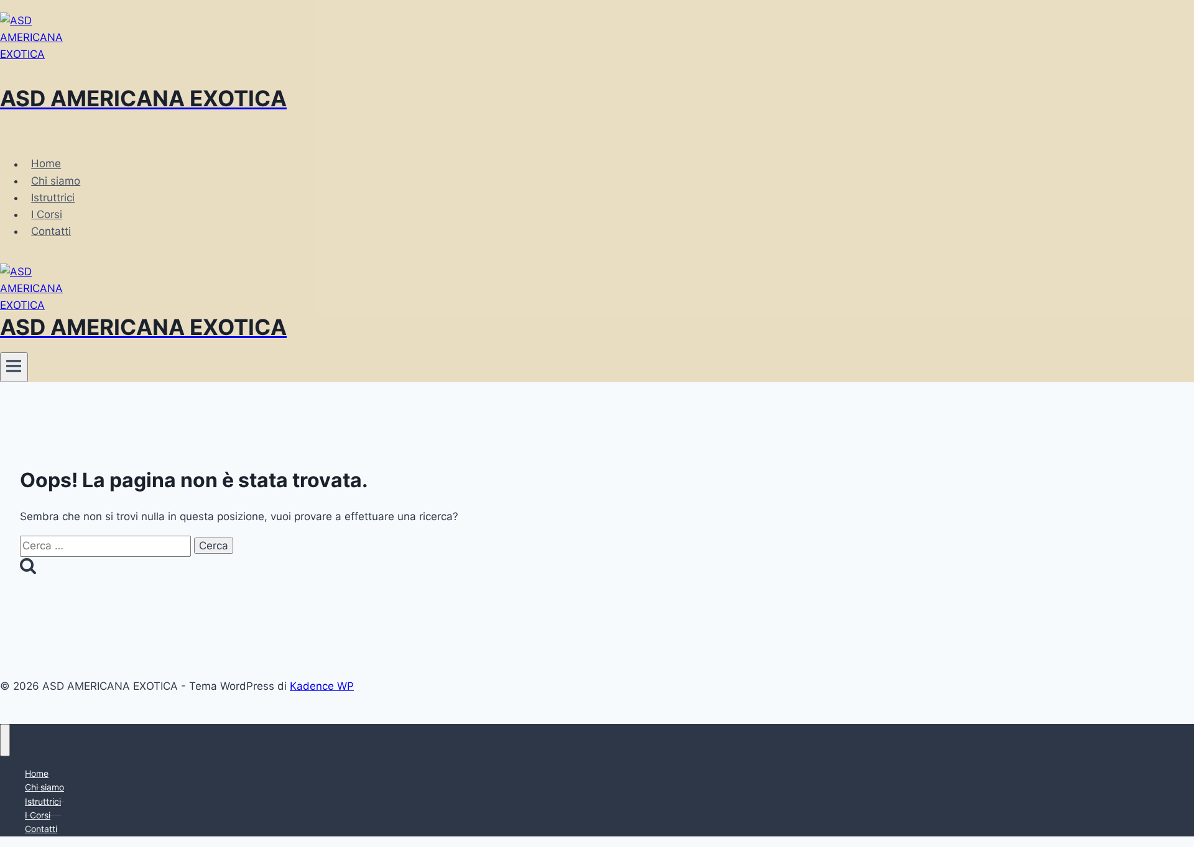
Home (46, 164)
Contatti (51, 231)
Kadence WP (322, 686)
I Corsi (46, 214)
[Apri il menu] (14, 367)
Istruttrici (53, 197)
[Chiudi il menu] (5, 740)
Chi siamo (55, 181)
